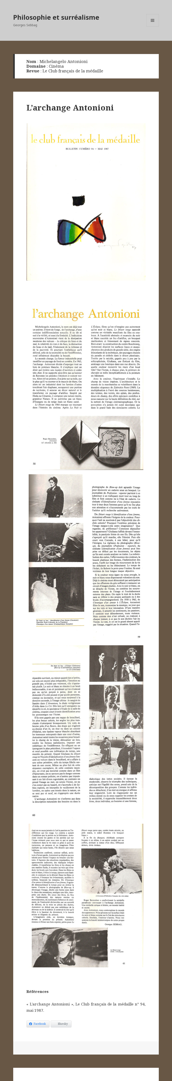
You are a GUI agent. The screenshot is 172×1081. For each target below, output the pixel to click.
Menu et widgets (152, 26)
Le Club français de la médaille (73, 71)
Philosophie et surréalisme (56, 17)
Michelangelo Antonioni (63, 61)
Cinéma (56, 66)
